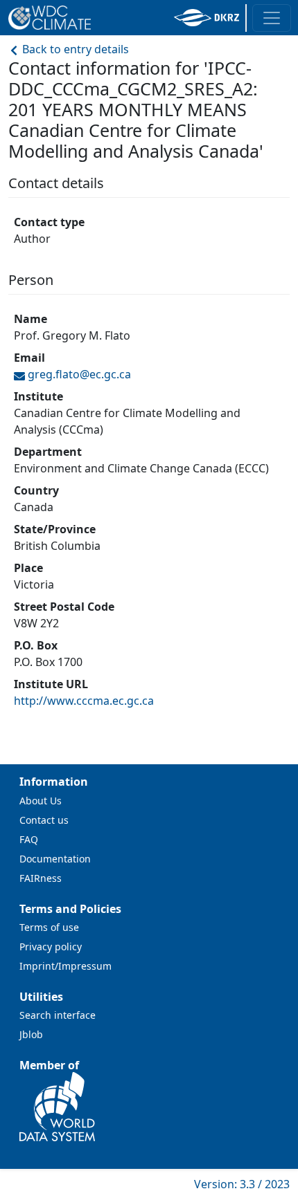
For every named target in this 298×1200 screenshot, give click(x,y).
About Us (40, 800)
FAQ (28, 839)
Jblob (31, 1034)
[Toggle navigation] (271, 18)
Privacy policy (50, 946)
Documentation (55, 858)
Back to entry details (74, 49)
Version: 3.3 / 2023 (242, 1184)
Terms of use (49, 927)
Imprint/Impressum (65, 965)
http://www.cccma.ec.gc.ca (84, 700)
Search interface (57, 1015)
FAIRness (40, 878)
